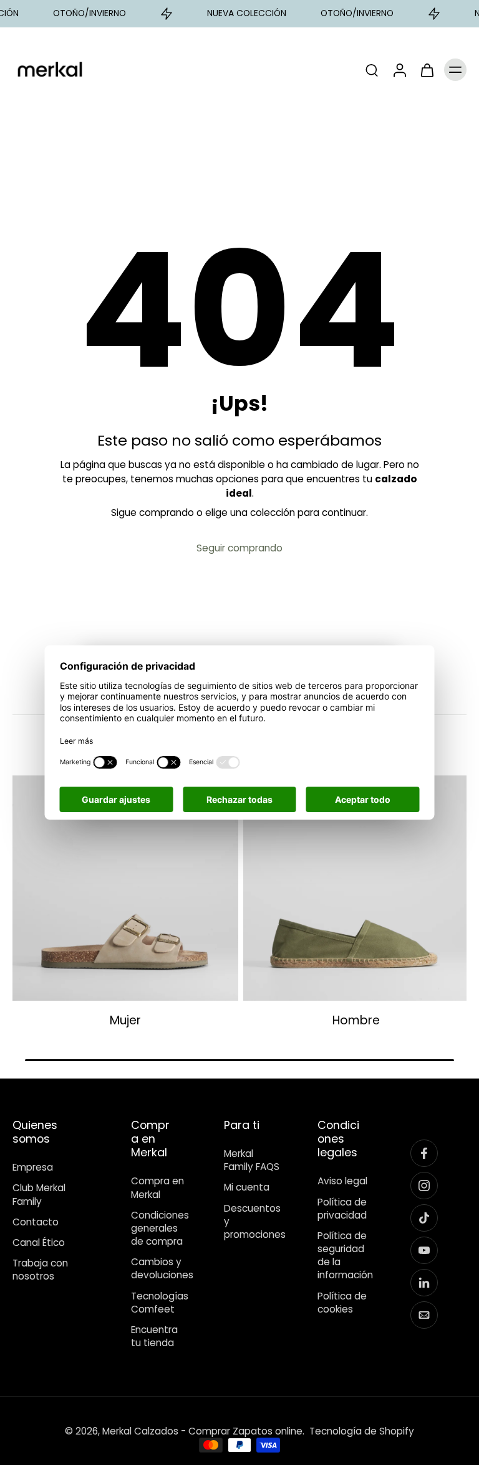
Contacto (35, 1222)
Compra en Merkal (157, 1187)
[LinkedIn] (424, 1282)
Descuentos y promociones (252, 1221)
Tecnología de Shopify (361, 1431)
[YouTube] (424, 1250)
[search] (371, 69)
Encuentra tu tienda (154, 1336)
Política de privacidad (342, 1208)
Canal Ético (38, 1242)
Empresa (32, 1167)
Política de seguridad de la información (345, 1255)
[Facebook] (424, 1153)
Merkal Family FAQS (251, 1160)
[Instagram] (424, 1185)
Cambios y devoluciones (159, 1268)
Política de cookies (342, 1302)
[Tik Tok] (424, 1218)
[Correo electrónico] (424, 1315)
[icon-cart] (426, 69)
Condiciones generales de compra (159, 1228)
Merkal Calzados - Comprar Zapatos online (202, 1431)
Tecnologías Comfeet (159, 1302)
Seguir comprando (239, 548)
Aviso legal (342, 1180)
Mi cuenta (246, 1187)
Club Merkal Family (38, 1194)
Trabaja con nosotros (40, 1270)
